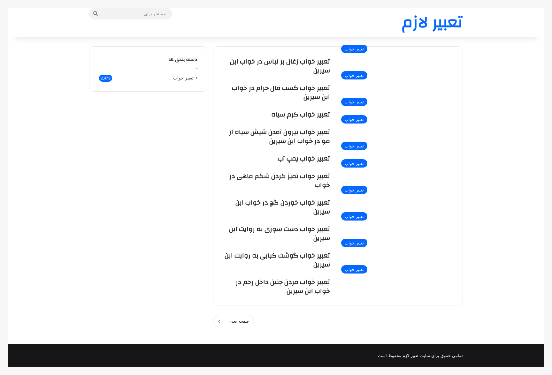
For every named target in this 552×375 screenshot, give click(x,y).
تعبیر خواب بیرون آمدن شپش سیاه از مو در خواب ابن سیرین (279, 136)
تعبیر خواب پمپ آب (304, 158)
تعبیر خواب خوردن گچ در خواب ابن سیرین (282, 207)
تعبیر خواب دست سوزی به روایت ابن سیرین (279, 233)
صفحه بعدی (238, 321)
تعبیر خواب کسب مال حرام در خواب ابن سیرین (281, 92)
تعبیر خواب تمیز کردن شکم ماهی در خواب (279, 180)
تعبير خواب (183, 77)
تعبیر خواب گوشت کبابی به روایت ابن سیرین (277, 260)
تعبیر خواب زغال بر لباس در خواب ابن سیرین (280, 66)
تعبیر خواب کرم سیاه (300, 114)
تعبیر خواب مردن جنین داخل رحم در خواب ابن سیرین (283, 286)
